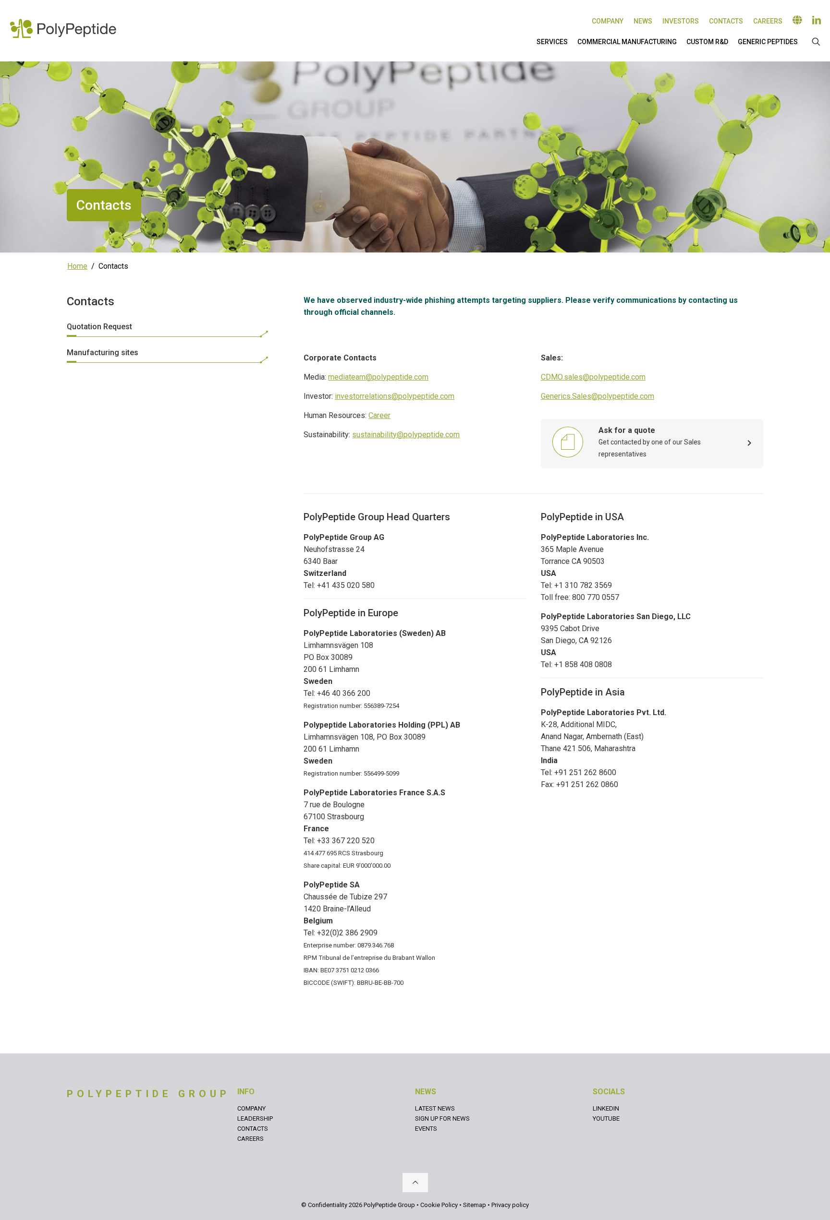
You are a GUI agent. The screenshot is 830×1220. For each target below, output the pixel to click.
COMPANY (251, 1108)
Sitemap (474, 1204)
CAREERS (250, 1138)
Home (77, 266)
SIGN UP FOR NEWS (442, 1118)
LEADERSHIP (255, 1118)
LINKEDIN (606, 1108)
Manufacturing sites (102, 352)
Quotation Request (99, 326)
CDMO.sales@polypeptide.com (593, 377)
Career (379, 415)
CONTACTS (252, 1128)
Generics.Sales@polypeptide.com (597, 396)
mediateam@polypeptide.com (378, 377)
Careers (767, 21)
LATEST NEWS (435, 1108)
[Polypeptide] (63, 28)
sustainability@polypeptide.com (406, 434)
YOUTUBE (606, 1118)
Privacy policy (510, 1204)
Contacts (726, 21)
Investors (680, 21)
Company (607, 21)
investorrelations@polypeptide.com (394, 396)
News (643, 21)
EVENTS (426, 1128)
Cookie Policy (439, 1204)
